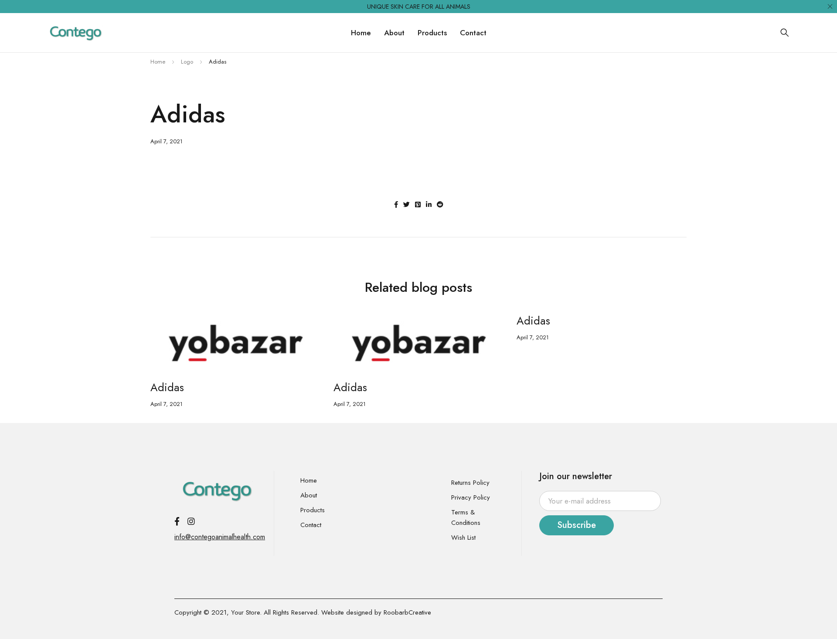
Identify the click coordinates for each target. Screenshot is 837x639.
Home (157, 61)
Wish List (463, 537)
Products (312, 510)
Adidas (167, 387)
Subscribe (576, 525)
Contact (310, 525)
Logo (187, 61)
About (308, 495)
